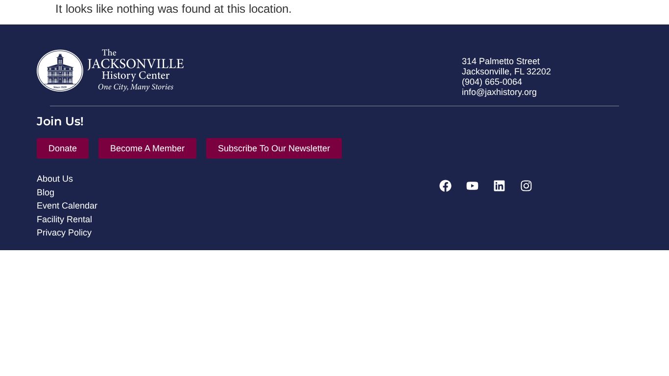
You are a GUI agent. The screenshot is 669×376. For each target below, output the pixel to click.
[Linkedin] (499, 185)
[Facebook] (445, 185)
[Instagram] (526, 185)
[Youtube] (472, 185)
